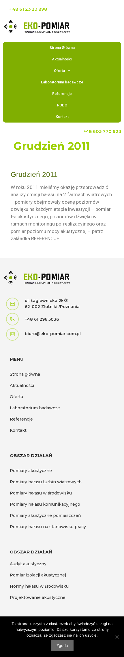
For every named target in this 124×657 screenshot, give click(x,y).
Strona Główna (62, 47)
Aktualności (62, 59)
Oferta (59, 70)
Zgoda (62, 645)
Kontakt (62, 116)
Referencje (62, 93)
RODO (62, 105)
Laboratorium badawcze (62, 82)
